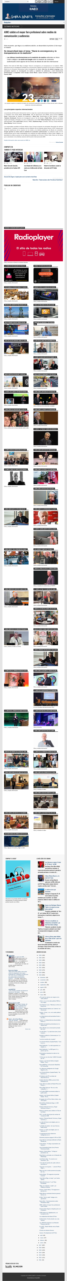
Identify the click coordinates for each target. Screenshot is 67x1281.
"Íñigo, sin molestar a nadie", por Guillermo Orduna (47, 1186)
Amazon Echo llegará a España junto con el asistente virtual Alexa (20, 177)
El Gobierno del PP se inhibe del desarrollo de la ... (47, 1076)
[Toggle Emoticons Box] (5, 189)
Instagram (51, 1)
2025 (40, 957)
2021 (40, 967)
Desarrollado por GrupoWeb (33, 1277)
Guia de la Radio (13, 970)
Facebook (39, 1)
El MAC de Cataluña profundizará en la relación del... (49, 1024)
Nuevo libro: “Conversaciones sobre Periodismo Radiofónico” (48, 180)
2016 (40, 1247)
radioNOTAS (11, 989)
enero (42, 1242)
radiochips (11, 955)
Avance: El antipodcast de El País (48, 1233)
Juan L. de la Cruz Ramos (15, 1019)
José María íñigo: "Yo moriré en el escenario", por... (48, 1159)
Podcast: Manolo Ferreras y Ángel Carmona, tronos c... (48, 1107)
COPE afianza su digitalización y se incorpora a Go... (48, 1213)
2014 (40, 1252)
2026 (40, 955)
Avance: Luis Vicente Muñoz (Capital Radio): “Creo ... (48, 1061)
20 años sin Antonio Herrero (46, 1230)
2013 (40, 1255)
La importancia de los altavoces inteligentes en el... (47, 1134)
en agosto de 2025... (20, 956)
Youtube (42, 1)
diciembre (43, 977)
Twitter (36, 1)
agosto (42, 987)
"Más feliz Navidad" (13, 1020)
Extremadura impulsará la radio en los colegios (49, 1054)
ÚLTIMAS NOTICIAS (11, 26)
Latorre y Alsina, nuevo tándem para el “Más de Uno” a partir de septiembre (53, 938)
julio (41, 989)
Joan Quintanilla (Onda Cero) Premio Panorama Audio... (49, 1148)
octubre (42, 982)
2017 (40, 1245)
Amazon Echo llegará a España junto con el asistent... (50, 1209)
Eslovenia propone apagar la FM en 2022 (50, 1137)
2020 (40, 970)
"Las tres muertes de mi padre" (47, 1039)
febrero (42, 1240)
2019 (40, 972)
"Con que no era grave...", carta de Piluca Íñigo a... (50, 1167)
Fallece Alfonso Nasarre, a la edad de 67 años (52, 877)
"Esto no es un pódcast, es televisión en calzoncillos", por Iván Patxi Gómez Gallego (52, 923)
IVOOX (48, 1)
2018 (40, 975)
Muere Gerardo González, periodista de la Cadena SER (12, 166)
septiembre (43, 984)
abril (41, 1235)
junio (41, 992)
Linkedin (45, 1)
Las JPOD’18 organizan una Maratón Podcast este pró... (49, 1223)
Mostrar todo (27, 1029)
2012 (40, 1257)
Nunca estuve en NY (14, 1002)
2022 (40, 965)
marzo (42, 1237)
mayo (41, 994)
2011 (40, 1260)
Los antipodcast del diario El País (48, 1216)
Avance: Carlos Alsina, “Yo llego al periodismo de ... (48, 1152)
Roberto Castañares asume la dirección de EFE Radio (52, 166)
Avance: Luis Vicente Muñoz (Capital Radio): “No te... (48, 1096)
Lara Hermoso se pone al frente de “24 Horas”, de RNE (53, 863)
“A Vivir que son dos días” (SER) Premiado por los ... (50, 1057)
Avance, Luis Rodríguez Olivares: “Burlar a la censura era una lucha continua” (53, 907)
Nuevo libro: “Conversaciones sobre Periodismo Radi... (48, 1201)
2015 (40, 1250)
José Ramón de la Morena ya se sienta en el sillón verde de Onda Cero (33, 167)
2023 (40, 962)
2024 (40, 960)
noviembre (43, 980)
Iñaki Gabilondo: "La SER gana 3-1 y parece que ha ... (48, 1050)
